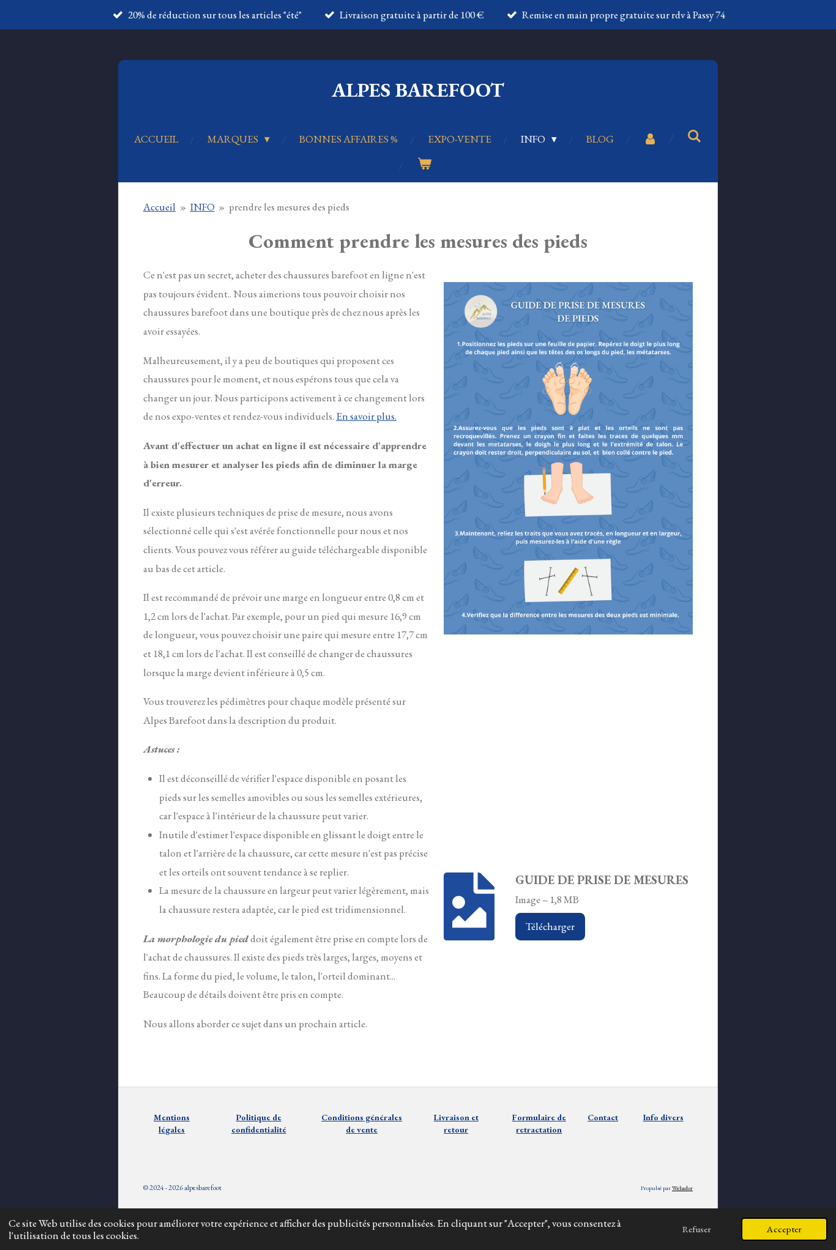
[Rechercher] (695, 136)
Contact (603, 1117)
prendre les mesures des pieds (289, 207)
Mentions (172, 1117)
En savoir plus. (366, 416)
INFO (202, 207)
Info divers (663, 1117)
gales (175, 1129)
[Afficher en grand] (568, 458)
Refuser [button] (696, 1229)
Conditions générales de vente (361, 1123)
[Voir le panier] (424, 164)
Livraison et (456, 1123)
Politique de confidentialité (258, 1123)
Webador (682, 1188)
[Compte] (650, 139)
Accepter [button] (784, 1229)
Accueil (159, 207)
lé (162, 1129)
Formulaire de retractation (539, 1123)
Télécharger (550, 926)
